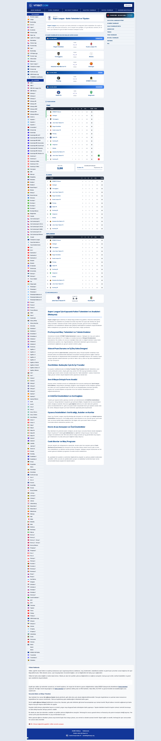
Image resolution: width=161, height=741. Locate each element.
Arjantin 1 (32, 119)
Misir (31, 524)
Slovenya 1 (33, 595)
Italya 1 (32, 425)
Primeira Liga (33, 32)
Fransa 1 (32, 302)
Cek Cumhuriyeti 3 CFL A (36, 224)
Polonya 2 (32, 561)
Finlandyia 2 (33, 289)
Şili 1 (31, 600)
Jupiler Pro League (35, 37)
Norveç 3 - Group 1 (35, 540)
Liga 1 (31, 48)
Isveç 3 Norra (33, 412)
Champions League (35, 66)
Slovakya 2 (33, 592)
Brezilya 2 (32, 203)
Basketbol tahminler (89, 10)
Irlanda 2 (32, 380)
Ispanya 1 (32, 393)
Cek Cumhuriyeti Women (36, 234)
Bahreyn (32, 174)
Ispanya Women (34, 399)
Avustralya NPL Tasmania (36, 148)
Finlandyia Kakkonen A (36, 294)
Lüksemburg (33, 503)
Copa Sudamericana (35, 245)
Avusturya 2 (33, 158)
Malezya (32, 514)
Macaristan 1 (33, 506)
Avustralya (32, 132)
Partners (110, 40)
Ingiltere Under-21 (35, 367)
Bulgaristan (33, 213)
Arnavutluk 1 (33, 127)
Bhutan (32, 190)
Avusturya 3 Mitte (34, 161)
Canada (32, 216)
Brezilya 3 (32, 205)
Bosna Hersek (33, 195)
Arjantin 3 (32, 124)
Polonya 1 (32, 558)
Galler (31, 312)
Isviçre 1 (32, 420)
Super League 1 (34, 64)
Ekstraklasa (33, 40)
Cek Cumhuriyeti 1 (35, 218)
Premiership (33, 45)
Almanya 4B (33, 101)
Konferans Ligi (34, 71)
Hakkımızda (86, 731)
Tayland (32, 608)
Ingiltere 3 (32, 354)
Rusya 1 (32, 574)
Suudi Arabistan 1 (34, 597)
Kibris (31, 467)
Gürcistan (32, 326)
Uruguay (32, 629)
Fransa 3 (32, 307)
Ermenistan (33, 271)
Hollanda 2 (33, 341)
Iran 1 (31, 375)
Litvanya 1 (32, 498)
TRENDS (109, 32)
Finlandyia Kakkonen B (36, 297)
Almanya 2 (32, 96)
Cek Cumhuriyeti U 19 (35, 231)
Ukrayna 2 (32, 623)
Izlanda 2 (32, 440)
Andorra (32, 117)
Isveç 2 (32, 409)
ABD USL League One (35, 88)
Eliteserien (33, 61)
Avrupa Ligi (33, 69)
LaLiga (31, 19)
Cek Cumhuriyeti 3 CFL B (36, 226)
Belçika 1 (32, 182)
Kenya (31, 461)
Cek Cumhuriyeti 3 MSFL (36, 229)
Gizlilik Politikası (76, 731)
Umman (32, 626)
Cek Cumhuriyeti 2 (35, 221)
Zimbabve (32, 660)
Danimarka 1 (33, 252)
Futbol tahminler (53, 10)
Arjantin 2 (32, 122)
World (31, 644)
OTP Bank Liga (33, 53)
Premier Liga (33, 56)
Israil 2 (32, 404)
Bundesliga (33, 22)
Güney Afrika (33, 320)
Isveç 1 (32, 406)
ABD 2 (31, 85)
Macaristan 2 (33, 508)
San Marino (33, 579)
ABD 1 (31, 83)
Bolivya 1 (32, 192)
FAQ (108, 43)
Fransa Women (34, 310)
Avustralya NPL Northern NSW (37, 137)
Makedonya (33, 511)
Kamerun (32, 448)
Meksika (32, 521)
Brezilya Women (34, 211)
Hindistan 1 (33, 328)
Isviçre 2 (32, 422)
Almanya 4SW (33, 109)
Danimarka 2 (33, 255)
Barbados (32, 179)
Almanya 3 (32, 98)
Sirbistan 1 (32, 584)
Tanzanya (32, 605)
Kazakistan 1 (33, 456)
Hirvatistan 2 (33, 336)
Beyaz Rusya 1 (33, 187)
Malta (31, 519)
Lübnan (32, 501)
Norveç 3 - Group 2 (35, 542)
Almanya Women (34, 114)
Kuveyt (32, 487)
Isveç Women (33, 417)
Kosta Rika (32, 485)
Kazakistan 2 (33, 459)
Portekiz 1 (32, 563)
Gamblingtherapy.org (88, 735)
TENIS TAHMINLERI (112, 35)
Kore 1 (32, 477)
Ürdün (31, 636)
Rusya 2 (32, 576)
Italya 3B (32, 433)
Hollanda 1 (32, 339)
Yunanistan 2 (33, 657)
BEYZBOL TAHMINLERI (112, 37)
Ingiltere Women (34, 370)
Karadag (32, 454)
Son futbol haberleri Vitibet (115, 20)
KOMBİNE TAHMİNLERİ (113, 23)
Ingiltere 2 (32, 352)
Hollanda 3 (33, 344)
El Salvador (33, 265)
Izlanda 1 (32, 438)
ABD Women (33, 90)
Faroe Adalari (33, 278)
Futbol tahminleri (122, 686)
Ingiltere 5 (32, 359)
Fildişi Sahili (33, 284)
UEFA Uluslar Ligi (34, 74)
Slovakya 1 (32, 589)
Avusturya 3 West (34, 166)
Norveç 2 (32, 537)
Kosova (32, 482)
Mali (31, 516)
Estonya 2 (32, 276)
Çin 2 (31, 250)
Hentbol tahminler (107, 10)
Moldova (32, 527)
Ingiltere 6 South (34, 365)
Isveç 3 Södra (33, 414)
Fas (31, 281)
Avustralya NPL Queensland (37, 143)
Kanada (32, 451)
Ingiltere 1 (32, 349)
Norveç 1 (32, 534)
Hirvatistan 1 (33, 333)
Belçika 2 (32, 184)
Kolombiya (33, 469)
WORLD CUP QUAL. (35, 652)
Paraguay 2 (33, 550)
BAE (31, 171)
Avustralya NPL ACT (35, 135)
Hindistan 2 (33, 331)
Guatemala (33, 318)
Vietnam (32, 642)
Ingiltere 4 (32, 357)
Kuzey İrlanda (33, 490)
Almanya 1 (32, 93)
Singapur (32, 582)
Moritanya (32, 529)
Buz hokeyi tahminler (71, 10)
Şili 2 (31, 602)
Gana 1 (32, 315)
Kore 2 (32, 480)
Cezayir (32, 237)
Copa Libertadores (35, 242)
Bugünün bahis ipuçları (125, 10)
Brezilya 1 (32, 200)
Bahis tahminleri (36, 10)
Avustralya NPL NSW (35, 140)
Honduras (32, 346)
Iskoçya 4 (32, 391)
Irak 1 (31, 373)
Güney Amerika (34, 323)
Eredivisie (32, 30)
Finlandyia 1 (33, 286)
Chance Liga (33, 43)
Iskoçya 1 (32, 383)
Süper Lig (32, 35)
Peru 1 (31, 553)
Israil (31, 401)
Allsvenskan (33, 58)
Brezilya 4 (32, 208)
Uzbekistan (33, 634)
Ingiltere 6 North (34, 362)
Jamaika (32, 443)
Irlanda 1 (32, 378)
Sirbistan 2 (33, 587)
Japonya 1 (32, 446)
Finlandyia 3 (33, 292)
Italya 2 (32, 427)
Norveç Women (34, 545)
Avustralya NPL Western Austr (37, 153)
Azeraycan (33, 169)
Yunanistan (33, 655)
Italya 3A (32, 430)
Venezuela (33, 639)
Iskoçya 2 (32, 386)
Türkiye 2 (32, 615)
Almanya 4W (33, 111)
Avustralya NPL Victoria (36, 151)
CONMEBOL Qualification (36, 77)
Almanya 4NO (33, 106)
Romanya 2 (33, 571)
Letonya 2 (32, 495)
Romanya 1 (33, 568)
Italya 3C (32, 435)
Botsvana (32, 198)
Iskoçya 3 (32, 388)
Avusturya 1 (33, 156)
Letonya (32, 493)
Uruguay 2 (32, 631)
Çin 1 (31, 247)
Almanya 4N (33, 103)
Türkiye (32, 613)
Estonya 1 (32, 273)
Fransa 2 (32, 305)
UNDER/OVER (110, 29)
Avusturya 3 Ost (34, 164)
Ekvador (32, 260)
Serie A (32, 24)
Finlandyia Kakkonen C (36, 299)
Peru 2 (32, 555)
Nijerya (32, 532)
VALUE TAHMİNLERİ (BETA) (114, 26)
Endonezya (33, 268)
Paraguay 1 (33, 548)
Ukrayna (32, 621)
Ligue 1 (32, 27)
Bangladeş (32, 177)
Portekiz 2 (32, 566)
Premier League (34, 17)
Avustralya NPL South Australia (37, 145)
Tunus (31, 610)
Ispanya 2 (32, 396)
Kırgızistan (33, 464)
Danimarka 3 (33, 258)
